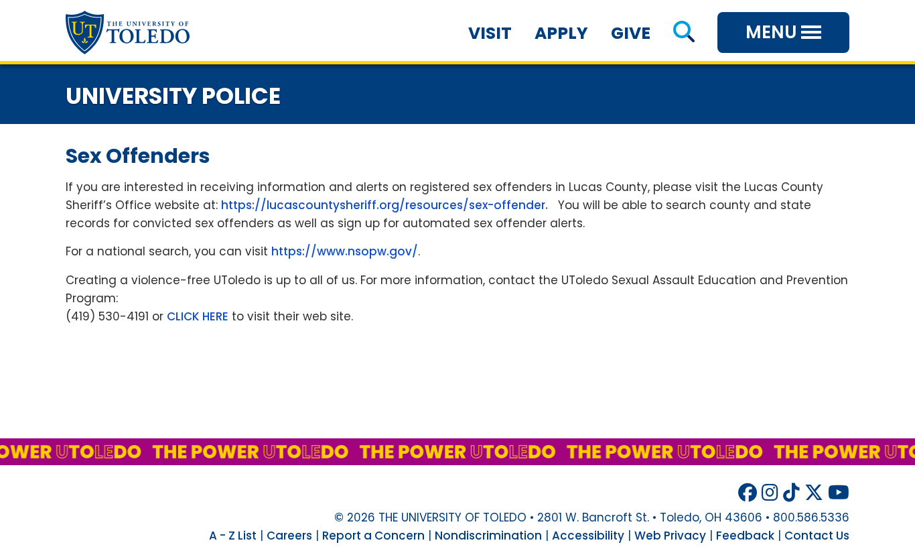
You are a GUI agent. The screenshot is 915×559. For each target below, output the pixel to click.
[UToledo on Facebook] (747, 493)
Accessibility (588, 535)
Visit (490, 33)
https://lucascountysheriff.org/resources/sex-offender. (384, 205)
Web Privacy (670, 535)
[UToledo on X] (813, 493)
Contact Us (816, 535)
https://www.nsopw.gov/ (344, 251)
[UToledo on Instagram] (770, 493)
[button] (683, 33)
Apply (561, 33)
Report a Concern (373, 535)
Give (630, 33)
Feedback (745, 535)
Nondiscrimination (488, 535)
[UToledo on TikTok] (791, 493)
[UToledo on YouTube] (838, 493)
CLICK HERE (197, 316)
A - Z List (233, 535)
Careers (289, 535)
